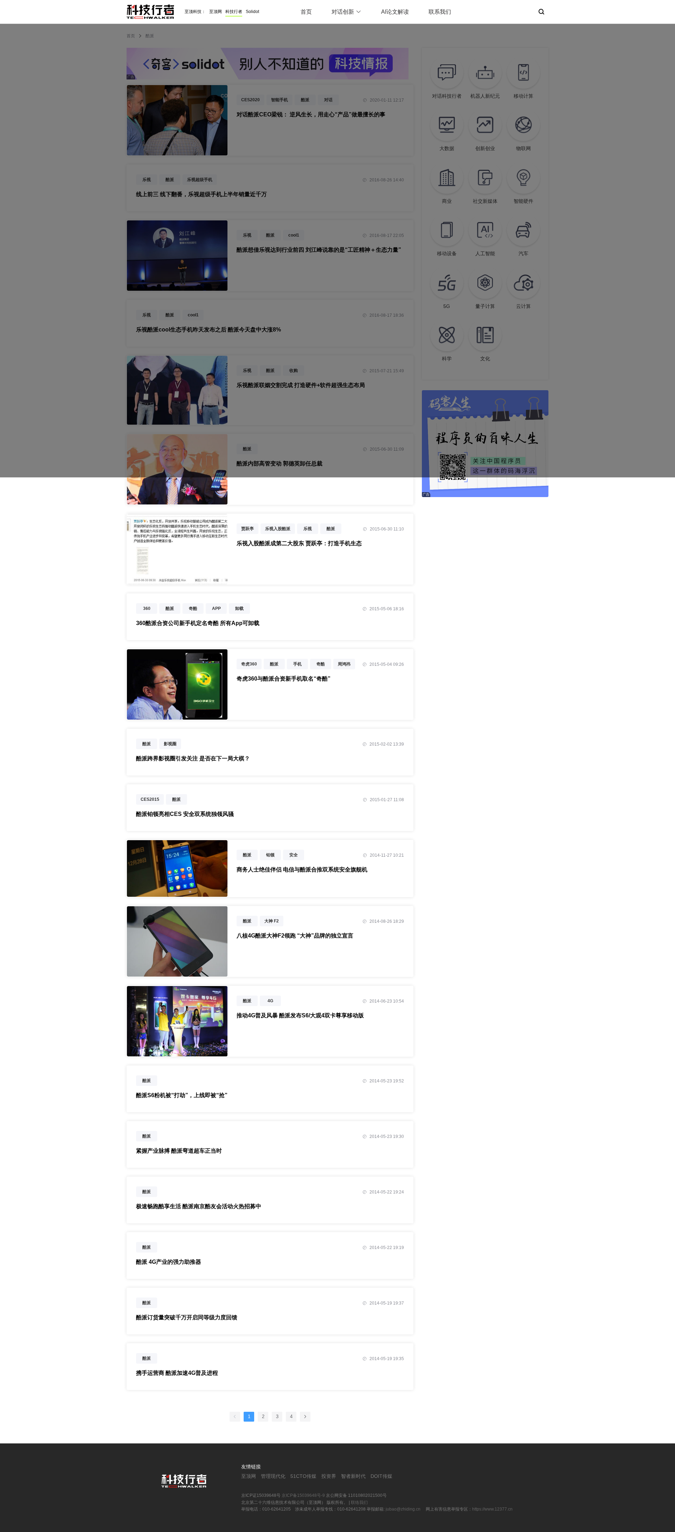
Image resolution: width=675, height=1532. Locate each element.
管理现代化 (273, 1476)
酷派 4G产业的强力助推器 (168, 1262)
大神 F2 (271, 921)
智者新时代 (353, 1476)
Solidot (252, 11)
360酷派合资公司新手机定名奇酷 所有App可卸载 (197, 623)
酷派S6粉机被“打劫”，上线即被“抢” (181, 1095)
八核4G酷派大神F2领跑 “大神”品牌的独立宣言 (295, 936)
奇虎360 (249, 664)
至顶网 (215, 11)
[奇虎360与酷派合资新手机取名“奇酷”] (177, 716)
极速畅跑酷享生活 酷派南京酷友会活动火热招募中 (198, 1206)
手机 (297, 664)
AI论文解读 (395, 12)
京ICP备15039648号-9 (303, 1495)
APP (216, 608)
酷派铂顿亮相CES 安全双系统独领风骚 (185, 814)
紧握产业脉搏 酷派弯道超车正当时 (179, 1151)
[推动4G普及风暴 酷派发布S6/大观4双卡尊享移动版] (177, 1052)
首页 (306, 12)
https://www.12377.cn (492, 1509)
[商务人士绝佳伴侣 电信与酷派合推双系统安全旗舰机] (177, 892)
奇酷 (193, 608)
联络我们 (359, 1502)
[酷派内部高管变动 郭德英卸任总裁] (177, 500)
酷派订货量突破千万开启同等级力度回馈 (186, 1317)
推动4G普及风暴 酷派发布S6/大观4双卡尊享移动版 (300, 1015)
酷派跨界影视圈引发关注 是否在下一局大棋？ (193, 758)
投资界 (328, 1476)
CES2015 (150, 799)
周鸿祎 (344, 664)
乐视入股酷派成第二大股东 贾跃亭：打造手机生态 (299, 543)
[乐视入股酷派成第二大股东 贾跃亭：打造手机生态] (177, 580)
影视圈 (170, 743)
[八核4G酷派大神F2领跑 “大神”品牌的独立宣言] (177, 972)
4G (270, 1000)
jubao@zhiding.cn (404, 1509)
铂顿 (270, 854)
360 (146, 608)
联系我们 (440, 12)
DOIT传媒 (381, 1476)
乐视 (307, 528)
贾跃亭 (247, 528)
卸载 (239, 608)
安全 (293, 854)
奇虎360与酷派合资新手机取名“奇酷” (283, 679)
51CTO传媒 (303, 1476)
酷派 (331, 528)
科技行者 (233, 11)
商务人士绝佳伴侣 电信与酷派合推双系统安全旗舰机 (302, 870)
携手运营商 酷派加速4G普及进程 (177, 1373)
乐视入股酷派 (277, 528)
